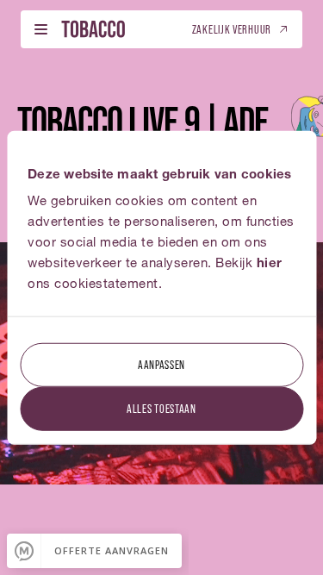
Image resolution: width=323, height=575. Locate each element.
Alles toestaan (161, 408)
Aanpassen (161, 364)
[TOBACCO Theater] (93, 29)
